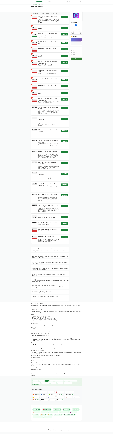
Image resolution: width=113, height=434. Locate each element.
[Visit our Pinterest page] (58, 428)
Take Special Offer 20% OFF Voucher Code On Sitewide (48, 56)
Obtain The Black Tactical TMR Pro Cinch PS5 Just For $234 (48, 195)
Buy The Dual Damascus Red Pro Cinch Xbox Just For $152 (48, 163)
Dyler (50, 414)
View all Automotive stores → (36, 401)
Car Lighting (66, 380)
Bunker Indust (45, 399)
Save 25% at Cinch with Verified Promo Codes (48, 229)
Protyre (44, 414)
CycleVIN (53, 394)
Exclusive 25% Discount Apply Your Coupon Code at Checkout (47, 62)
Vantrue (37, 394)
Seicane (37, 399)
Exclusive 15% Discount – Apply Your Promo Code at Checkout (47, 99)
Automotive (35, 4)
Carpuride (44, 394)
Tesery (60, 394)
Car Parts (39, 4)
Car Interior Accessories (36, 382)
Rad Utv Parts (67, 409)
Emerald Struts (58, 409)
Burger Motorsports (69, 394)
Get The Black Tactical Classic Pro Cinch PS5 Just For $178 (48, 118)
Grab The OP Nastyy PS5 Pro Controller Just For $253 (48, 108)
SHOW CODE (64, 27)
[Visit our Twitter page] (56, 428)
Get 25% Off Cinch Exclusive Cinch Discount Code (48, 237)
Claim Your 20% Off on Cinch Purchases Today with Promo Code (48, 71)
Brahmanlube (60, 399)
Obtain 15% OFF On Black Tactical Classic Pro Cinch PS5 (48, 17)
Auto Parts (51, 380)
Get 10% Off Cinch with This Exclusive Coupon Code (48, 93)
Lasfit (53, 399)
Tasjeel (36, 414)
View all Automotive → (35, 384)
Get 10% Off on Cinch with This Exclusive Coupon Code (47, 86)
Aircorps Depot (59, 414)
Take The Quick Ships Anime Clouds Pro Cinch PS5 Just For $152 (48, 206)
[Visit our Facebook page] (54, 428)
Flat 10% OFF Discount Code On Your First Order (47, 42)
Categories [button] (50, 1)
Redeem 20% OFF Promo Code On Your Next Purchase (48, 27)
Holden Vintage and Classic (70, 414)
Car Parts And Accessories (68, 382)
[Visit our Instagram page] (60, 428)
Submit (76, 58)
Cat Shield (76, 409)
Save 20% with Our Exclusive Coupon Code (47, 78)
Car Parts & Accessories (73, 380)
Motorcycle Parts (60, 382)
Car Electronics (42, 380)
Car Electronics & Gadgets (45, 382)
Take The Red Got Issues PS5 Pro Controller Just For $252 (48, 130)
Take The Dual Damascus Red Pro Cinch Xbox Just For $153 (48, 141)
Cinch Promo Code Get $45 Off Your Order (47, 33)
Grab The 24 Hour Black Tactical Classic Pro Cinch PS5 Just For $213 (47, 223)
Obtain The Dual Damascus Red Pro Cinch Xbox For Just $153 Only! (47, 184)
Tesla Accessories (53, 382)
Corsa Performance (47, 409)
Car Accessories (35, 380)
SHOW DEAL (64, 118)
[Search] (80, 1)
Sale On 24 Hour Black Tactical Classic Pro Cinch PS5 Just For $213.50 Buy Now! (47, 217)
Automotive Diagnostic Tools (59, 380)
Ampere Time (37, 409)
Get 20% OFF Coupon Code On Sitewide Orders (47, 49)
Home (32, 4)
